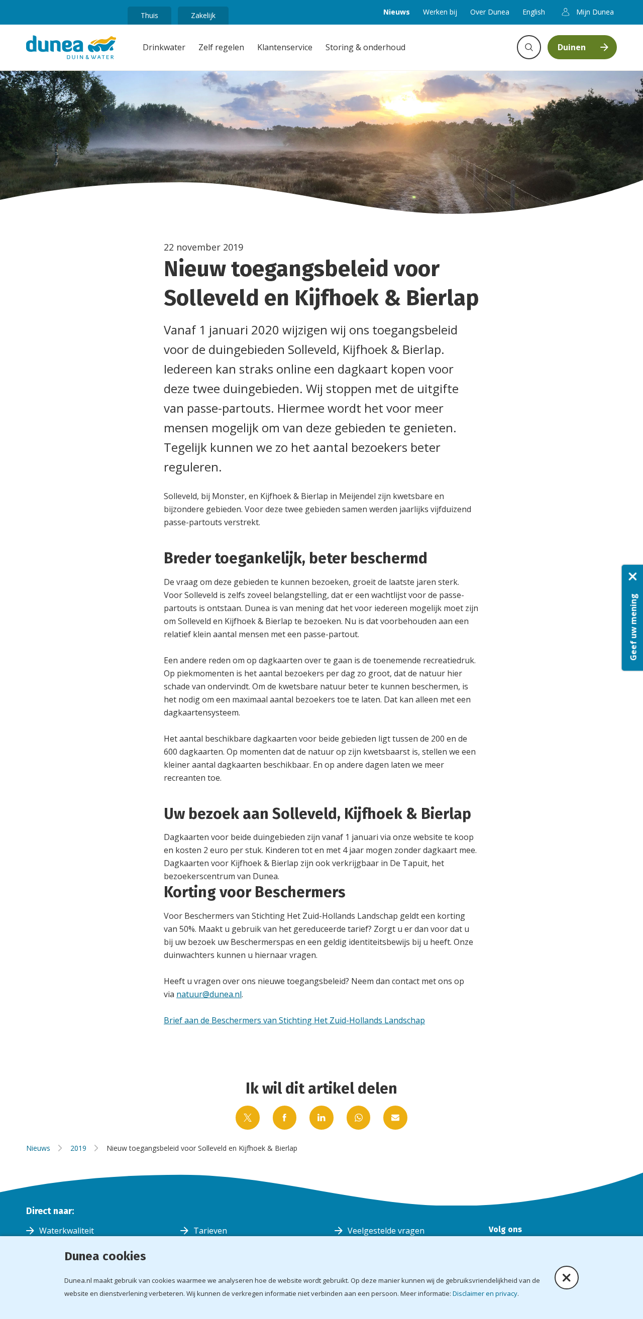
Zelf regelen (221, 47)
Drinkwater (164, 47)
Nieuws (396, 12)
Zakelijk (203, 15)
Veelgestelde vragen (386, 1230)
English (533, 12)
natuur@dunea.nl (209, 994)
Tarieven (210, 1230)
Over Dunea (489, 12)
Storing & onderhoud (365, 47)
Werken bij (440, 12)
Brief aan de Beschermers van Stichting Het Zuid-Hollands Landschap (294, 1020)
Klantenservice (284, 47)
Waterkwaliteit (66, 1230)
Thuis (149, 15)
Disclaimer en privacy (485, 1293)
